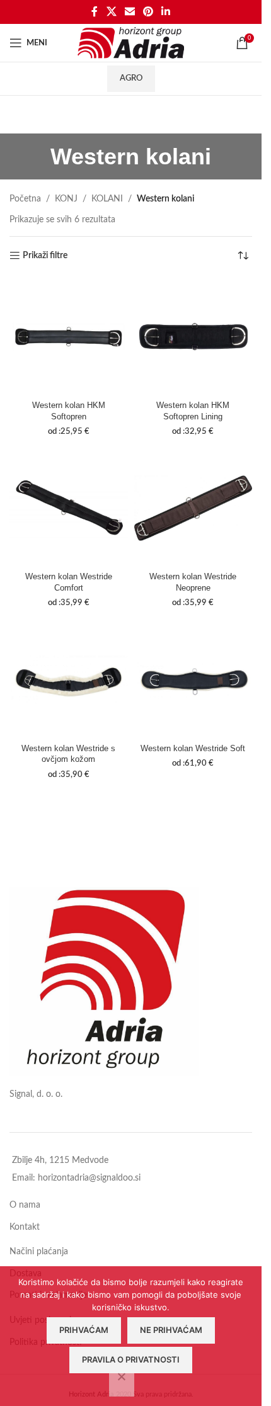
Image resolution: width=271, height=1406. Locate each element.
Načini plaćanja (38, 1251)
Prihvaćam (83, 1330)
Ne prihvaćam (171, 1330)
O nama (24, 1205)
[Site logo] (131, 42)
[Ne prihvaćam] (121, 1383)
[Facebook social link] (94, 11)
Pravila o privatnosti (131, 1359)
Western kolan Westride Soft (193, 748)
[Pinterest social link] (148, 11)
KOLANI (107, 199)
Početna (25, 199)
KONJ (66, 199)
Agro (131, 78)
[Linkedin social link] (166, 11)
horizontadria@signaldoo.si (89, 1178)
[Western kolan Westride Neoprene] (193, 508)
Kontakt (24, 1227)
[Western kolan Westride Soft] (193, 680)
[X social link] (111, 11)
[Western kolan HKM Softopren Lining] (193, 337)
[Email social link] (129, 11)
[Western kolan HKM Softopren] (68, 337)
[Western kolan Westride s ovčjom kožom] (68, 680)
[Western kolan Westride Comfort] (68, 508)
